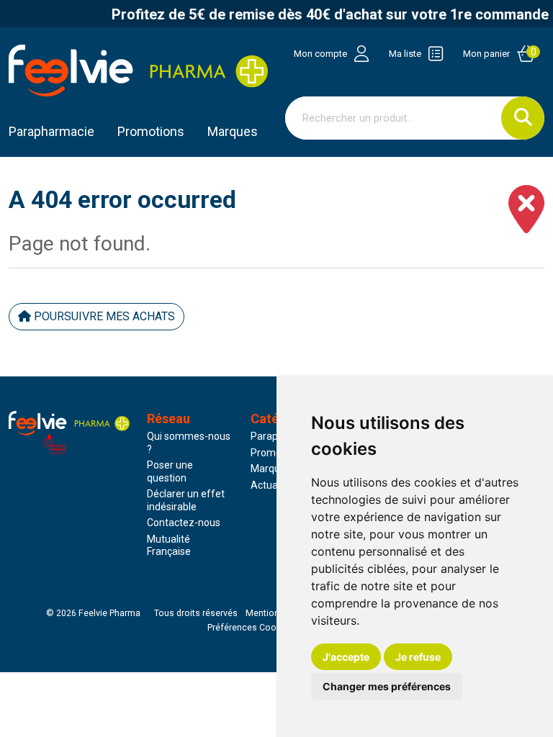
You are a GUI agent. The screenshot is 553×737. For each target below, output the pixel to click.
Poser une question (170, 471)
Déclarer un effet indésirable (186, 500)
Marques (232, 131)
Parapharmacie (51, 131)
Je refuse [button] (418, 657)
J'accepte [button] (346, 657)
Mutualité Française (169, 545)
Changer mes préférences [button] (387, 686)
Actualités (274, 485)
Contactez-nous (183, 522)
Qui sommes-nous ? (188, 442)
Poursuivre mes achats (103, 316)
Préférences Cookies (250, 628)
